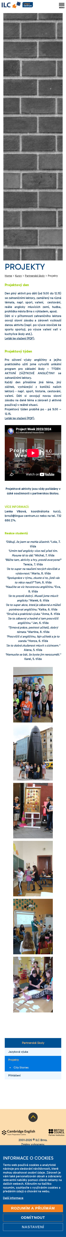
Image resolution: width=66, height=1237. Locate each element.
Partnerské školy (33, 1043)
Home (8, 275)
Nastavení (33, 1227)
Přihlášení (14, 1075)
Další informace (13, 1198)
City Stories (21, 1067)
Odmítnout (33, 1217)
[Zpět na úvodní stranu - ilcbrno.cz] (17, 5)
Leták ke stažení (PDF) (19, 338)
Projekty (13, 1059)
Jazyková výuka (18, 1051)
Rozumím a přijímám (33, 1208)
